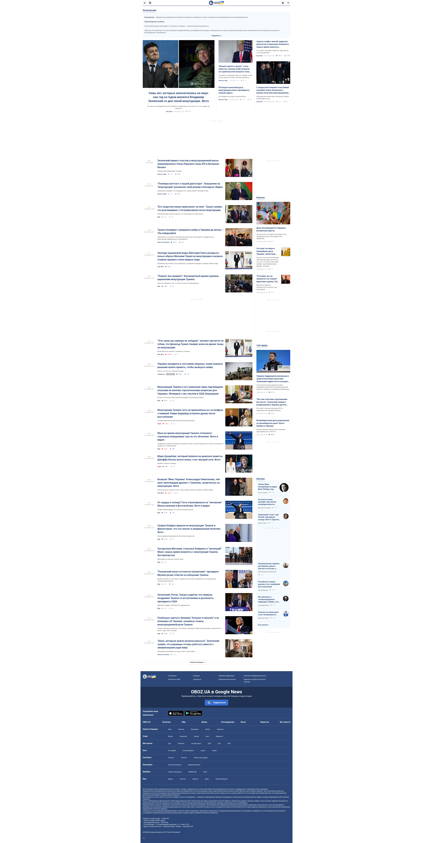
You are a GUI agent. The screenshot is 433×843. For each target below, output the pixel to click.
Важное (260, 197)
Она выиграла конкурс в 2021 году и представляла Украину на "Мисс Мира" (185, 490)
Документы (197, 679)
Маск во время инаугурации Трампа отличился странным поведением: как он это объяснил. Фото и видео (187, 436)
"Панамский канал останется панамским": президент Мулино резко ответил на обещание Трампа (188, 573)
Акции (203, 750)
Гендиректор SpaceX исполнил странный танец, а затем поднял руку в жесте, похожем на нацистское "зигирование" (190, 445)
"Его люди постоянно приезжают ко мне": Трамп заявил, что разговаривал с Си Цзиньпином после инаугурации (189, 208)
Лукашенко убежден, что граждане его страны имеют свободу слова (182, 191)
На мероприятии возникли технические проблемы (176, 420)
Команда (196, 676)
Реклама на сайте (174, 679)
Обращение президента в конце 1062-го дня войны (176, 651)
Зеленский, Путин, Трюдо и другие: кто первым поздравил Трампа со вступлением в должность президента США (185, 598)
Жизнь (204, 722)
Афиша (170, 779)
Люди (159, 423)
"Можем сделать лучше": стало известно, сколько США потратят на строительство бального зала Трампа (234, 69)
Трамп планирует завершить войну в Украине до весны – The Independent (190, 231)
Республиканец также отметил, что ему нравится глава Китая (180, 214)
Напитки (184, 757)
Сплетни (183, 779)
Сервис (214, 750)
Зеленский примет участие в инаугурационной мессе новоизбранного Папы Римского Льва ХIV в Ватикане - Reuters (189, 164)
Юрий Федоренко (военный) (267, 572)
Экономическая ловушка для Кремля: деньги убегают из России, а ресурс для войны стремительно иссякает (269, 566)
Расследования (227, 722)
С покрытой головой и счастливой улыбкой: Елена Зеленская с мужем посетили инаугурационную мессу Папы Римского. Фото (273, 90)
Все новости (285, 722)
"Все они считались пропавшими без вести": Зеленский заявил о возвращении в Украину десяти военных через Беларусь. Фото (271, 402)
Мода (207, 779)
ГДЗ (169, 743)
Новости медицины (175, 772)
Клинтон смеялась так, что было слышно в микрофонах (178, 283)
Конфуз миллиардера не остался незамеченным (175, 509)
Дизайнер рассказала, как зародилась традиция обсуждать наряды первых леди (187, 263)
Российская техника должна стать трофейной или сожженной (269, 584)
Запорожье (194, 729)
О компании (172, 676)
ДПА (209, 743)
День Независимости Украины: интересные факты (271, 229)
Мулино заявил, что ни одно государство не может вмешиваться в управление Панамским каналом (186, 580)
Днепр (207, 729)
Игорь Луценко (263, 492)
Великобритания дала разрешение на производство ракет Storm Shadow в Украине (272, 423)
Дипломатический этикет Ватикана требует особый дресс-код (272, 98)
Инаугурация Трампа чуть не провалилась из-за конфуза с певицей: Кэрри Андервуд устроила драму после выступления (190, 413)
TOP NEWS (261, 345)
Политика (166, 722)
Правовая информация (226, 676)
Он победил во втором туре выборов (232, 96)
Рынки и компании (174, 765)
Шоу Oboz (169, 111)
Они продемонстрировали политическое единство (176, 536)
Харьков (181, 729)
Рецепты (171, 757)
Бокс (207, 736)
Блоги (243, 722)
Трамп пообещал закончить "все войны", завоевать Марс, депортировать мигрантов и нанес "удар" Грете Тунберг (189, 629)
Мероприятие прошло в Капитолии (170, 559)
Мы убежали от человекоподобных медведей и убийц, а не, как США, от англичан (268, 599)
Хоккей (196, 736)
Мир (158, 217)
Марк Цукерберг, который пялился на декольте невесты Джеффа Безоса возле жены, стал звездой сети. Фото (190, 458)
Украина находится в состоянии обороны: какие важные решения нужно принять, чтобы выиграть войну (190, 365)
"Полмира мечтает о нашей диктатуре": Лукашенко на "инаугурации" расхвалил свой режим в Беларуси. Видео (190, 185)
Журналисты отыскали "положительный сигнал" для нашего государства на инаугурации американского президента (185, 238)
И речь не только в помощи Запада (170, 371)
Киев (169, 729)
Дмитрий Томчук (263, 618)
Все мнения (263, 625)
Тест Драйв (172, 750)
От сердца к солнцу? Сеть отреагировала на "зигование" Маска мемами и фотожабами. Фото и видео (189, 504)
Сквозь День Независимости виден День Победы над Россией (267, 486)
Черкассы (220, 729)
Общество (264, 722)
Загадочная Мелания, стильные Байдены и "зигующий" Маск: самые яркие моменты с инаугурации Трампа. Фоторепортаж (189, 552)
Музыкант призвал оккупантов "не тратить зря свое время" (266, 287)
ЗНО (219, 743)
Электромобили (188, 750)
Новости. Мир (223, 80)
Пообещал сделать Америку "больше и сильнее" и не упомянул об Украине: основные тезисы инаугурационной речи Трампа (188, 621)
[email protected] (168, 826)
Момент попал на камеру (166, 463)
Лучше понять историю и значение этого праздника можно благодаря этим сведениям (271, 236)
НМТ (229, 743)
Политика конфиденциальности (255, 676)
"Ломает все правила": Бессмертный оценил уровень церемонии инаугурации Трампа (188, 278)
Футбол (170, 736)
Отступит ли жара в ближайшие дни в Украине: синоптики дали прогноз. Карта (266, 251)
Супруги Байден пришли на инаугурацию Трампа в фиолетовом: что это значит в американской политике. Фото (189, 529)
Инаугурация (149, 10)
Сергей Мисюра (263, 590)
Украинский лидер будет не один (169, 171)
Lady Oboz (160, 266)
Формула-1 (219, 736)
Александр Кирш (263, 605)
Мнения (260, 478)
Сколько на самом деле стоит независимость (268, 613)
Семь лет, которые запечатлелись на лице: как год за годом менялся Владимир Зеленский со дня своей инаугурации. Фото (178, 97)
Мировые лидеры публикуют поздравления (173, 605)
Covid (205, 772)
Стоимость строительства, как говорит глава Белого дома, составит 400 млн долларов (235, 76)
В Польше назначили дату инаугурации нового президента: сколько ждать (234, 90)
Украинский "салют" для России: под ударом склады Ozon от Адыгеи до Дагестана (268, 517)
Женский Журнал (222, 779)
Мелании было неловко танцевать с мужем (173, 351)
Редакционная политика (227, 679)
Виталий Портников (264, 508)
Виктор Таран (262, 523)
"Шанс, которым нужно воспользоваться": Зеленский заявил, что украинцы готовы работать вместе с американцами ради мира (188, 644)
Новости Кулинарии (201, 757)
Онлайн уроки (196, 743)
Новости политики (163, 242)
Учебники (181, 743)
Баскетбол (183, 736)
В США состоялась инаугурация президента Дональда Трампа (180, 397)
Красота (195, 779)
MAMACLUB (192, 772)
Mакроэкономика (194, 765)
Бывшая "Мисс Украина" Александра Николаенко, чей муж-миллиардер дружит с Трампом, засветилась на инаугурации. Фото (188, 482)
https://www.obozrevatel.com (217, 789)
